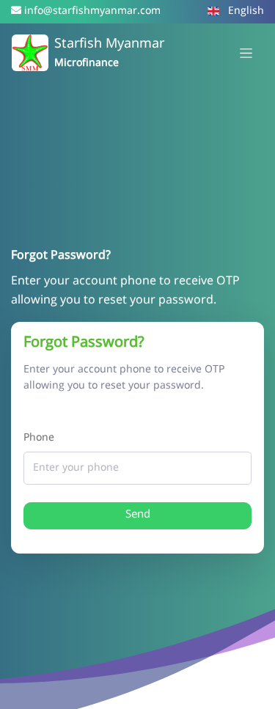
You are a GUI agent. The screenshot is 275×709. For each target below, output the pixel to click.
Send (137, 515)
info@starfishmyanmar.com (92, 11)
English (244, 11)
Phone (38, 438)
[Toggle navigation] (246, 53)
